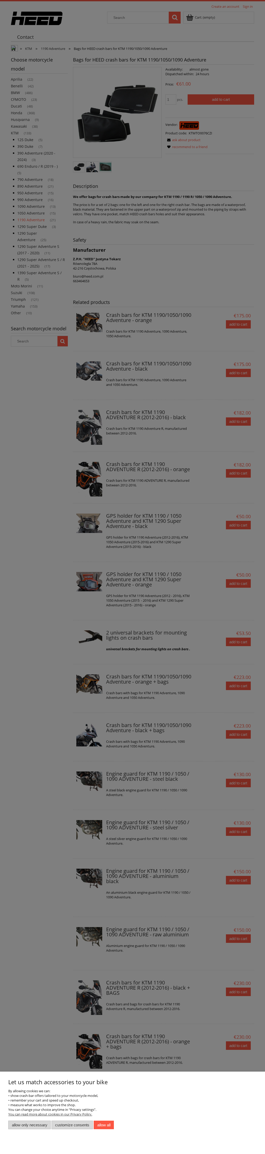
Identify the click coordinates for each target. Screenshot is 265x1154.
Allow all (104, 1125)
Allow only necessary (29, 1125)
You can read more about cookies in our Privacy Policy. (50, 1114)
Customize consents (72, 1125)
